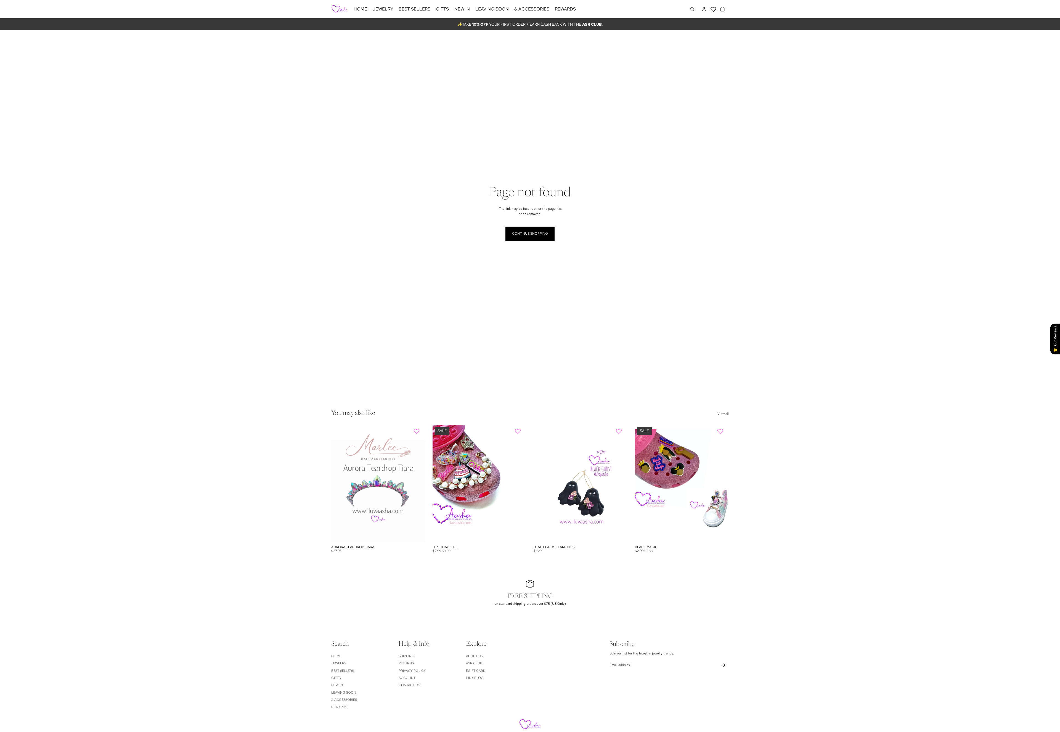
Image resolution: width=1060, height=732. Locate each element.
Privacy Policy (412, 671)
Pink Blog (475, 678)
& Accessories (344, 699)
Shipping (406, 656)
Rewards (339, 707)
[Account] (704, 9)
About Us (474, 656)
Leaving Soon (343, 692)
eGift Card (476, 671)
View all (723, 414)
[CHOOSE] (518, 534)
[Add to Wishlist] (417, 431)
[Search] (692, 9)
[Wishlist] (713, 8)
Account (407, 678)
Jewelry (338, 663)
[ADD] (417, 534)
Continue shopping (530, 233)
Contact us (409, 685)
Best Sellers (342, 671)
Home (336, 656)
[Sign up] (723, 665)
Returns (406, 663)
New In (337, 685)
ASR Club (474, 663)
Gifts (336, 678)
